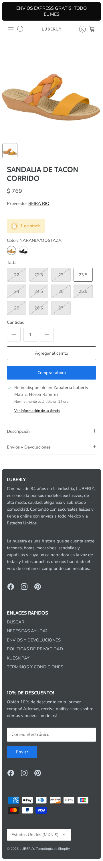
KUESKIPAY (18, 658)
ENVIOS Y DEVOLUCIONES (34, 640)
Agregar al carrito (51, 353)
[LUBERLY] (51, 29)
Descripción (18, 431)
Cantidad (16, 322)
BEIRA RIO (38, 203)
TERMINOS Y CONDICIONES (35, 667)
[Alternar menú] (11, 29)
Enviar (22, 752)
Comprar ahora (51, 373)
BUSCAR (15, 622)
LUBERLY (26, 848)
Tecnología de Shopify (53, 848)
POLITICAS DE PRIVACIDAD (35, 649)
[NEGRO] (23, 250)
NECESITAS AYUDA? (27, 631)
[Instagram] (24, 586)
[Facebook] (10, 586)
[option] (51, 89)
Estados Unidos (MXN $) (35, 835)
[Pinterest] (37, 586)
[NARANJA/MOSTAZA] (11, 250)
